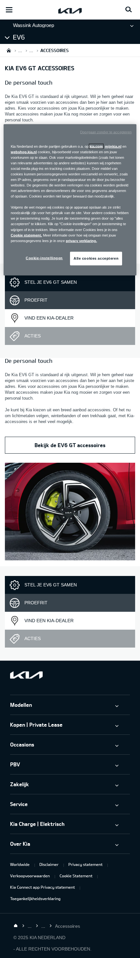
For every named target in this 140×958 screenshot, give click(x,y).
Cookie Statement (76, 875)
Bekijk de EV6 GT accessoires (70, 445)
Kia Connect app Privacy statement (42, 887)
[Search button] (128, 10)
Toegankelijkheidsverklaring (35, 898)
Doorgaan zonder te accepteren (106, 132)
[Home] (15, 925)
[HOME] (9, 50)
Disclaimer (49, 864)
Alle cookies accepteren (96, 258)
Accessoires (27, 37)
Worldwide (20, 864)
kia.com (96, 146)
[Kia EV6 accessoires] (70, 512)
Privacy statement (85, 864)
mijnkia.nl (113, 146)
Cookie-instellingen (44, 258)
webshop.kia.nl (24, 152)
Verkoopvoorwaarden (30, 875)
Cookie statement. (26, 235)
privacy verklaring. (81, 240)
